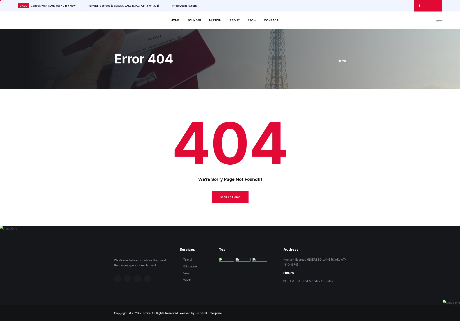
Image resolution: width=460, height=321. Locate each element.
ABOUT (234, 20)
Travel (187, 259)
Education (190, 266)
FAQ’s (252, 20)
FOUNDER (194, 20)
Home (342, 61)
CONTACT (271, 20)
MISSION (215, 20)
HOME (175, 20)
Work (187, 280)
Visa (186, 273)
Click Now (69, 5)
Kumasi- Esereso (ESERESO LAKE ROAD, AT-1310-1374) (123, 5)
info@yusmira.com (184, 5)
